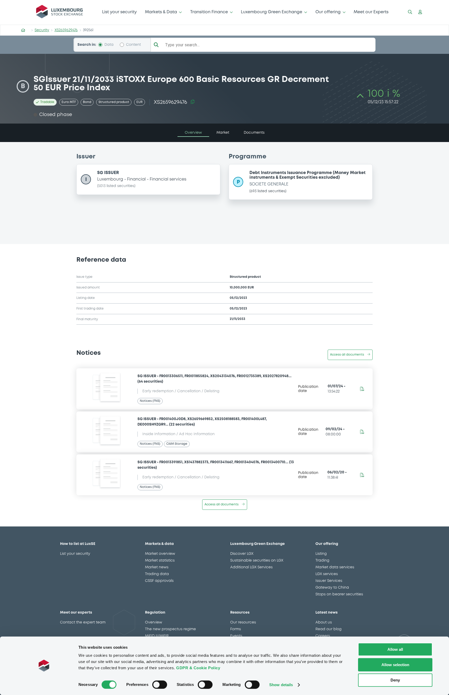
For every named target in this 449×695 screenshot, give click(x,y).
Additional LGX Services (251, 567)
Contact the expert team (82, 622)
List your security (119, 12)
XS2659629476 (66, 30)
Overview (153, 622)
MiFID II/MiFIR (157, 636)
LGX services (326, 574)
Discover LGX (241, 553)
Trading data (157, 574)
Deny (395, 680)
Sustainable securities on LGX (256, 560)
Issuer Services (328, 580)
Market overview (160, 553)
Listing (321, 553)
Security (42, 30)
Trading (322, 560)
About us (323, 622)
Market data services (334, 567)
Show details (281, 685)
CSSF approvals (159, 580)
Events (236, 636)
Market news (156, 567)
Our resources (243, 622)
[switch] (159, 684)
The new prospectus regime (170, 629)
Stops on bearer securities (339, 594)
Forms (235, 629)
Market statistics (160, 560)
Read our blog (328, 629)
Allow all (395, 649)
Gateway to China (332, 587)
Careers (322, 636)
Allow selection (395, 664)
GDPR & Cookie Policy (198, 668)
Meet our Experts (371, 12)
